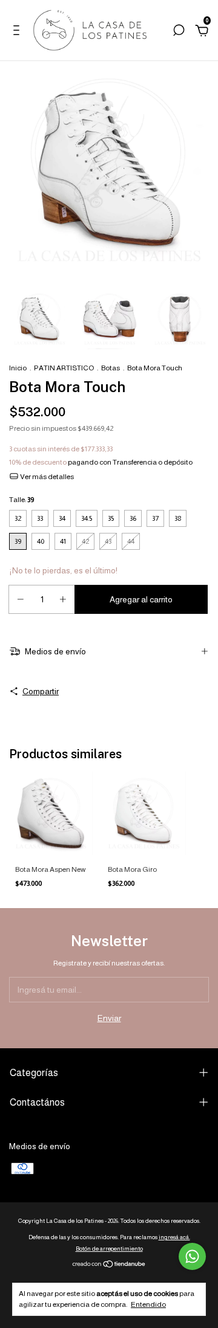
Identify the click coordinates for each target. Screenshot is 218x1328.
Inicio (18, 368)
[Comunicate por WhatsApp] (192, 1256)
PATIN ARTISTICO (64, 368)
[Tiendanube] (109, 1265)
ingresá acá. (174, 1237)
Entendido (148, 1304)
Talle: (21, 499)
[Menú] (18, 32)
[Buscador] (178, 32)
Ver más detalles (46, 476)
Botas (110, 368)
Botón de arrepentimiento (109, 1248)
